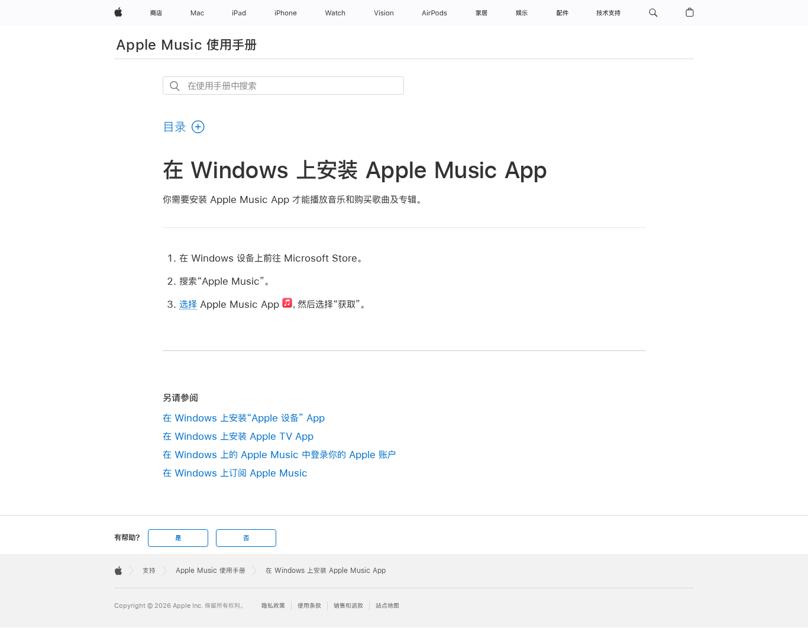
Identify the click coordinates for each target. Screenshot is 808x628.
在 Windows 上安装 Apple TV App (238, 436)
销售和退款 (348, 606)
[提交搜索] (175, 86)
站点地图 (387, 606)
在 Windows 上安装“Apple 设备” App (244, 418)
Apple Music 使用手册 (186, 44)
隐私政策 (273, 606)
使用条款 (309, 606)
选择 (188, 304)
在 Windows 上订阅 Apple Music (235, 473)
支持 (149, 570)
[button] (653, 13)
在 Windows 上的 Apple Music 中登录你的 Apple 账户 (279, 454)
